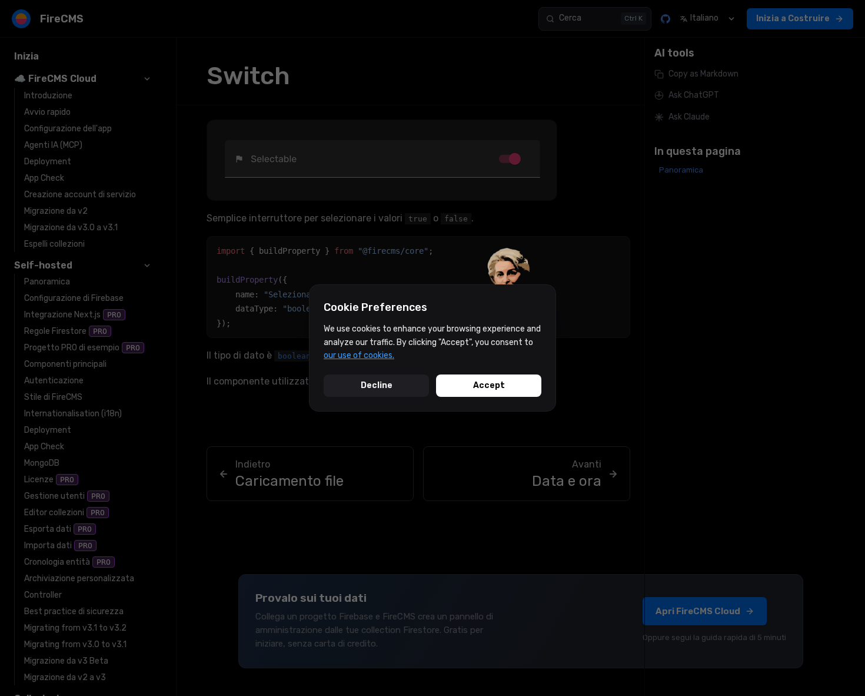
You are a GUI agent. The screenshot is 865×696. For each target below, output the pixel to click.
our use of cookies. (359, 355)
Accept (489, 385)
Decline (376, 385)
